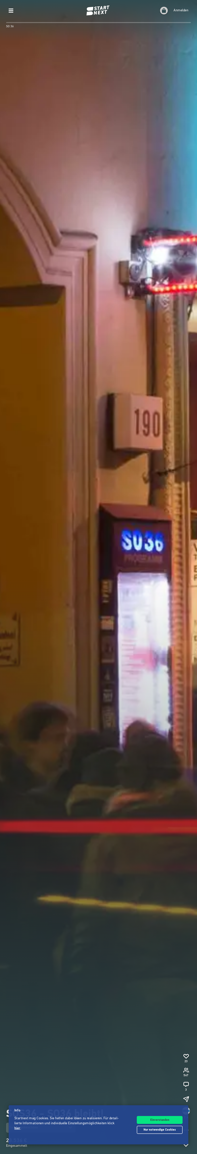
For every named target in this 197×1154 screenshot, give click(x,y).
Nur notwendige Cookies (160, 1129)
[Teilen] (186, 1099)
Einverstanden (159, 1120)
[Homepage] (98, 10)
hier (17, 1128)
